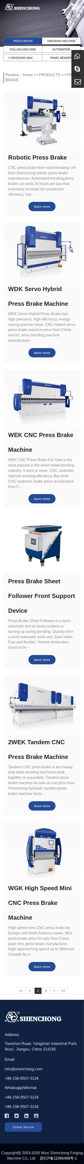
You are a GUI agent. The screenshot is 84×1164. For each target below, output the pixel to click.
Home (28, 75)
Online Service (23, 1127)
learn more (42, 206)
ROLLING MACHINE (23, 49)
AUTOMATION (61, 49)
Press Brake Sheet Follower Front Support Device (41, 596)
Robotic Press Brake (37, 157)
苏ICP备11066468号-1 (58, 1158)
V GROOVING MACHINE (22, 58)
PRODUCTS (49, 75)
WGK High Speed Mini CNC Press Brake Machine (40, 903)
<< (21, 991)
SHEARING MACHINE (61, 41)
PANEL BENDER (61, 58)
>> (63, 991)
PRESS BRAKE (23, 41)
